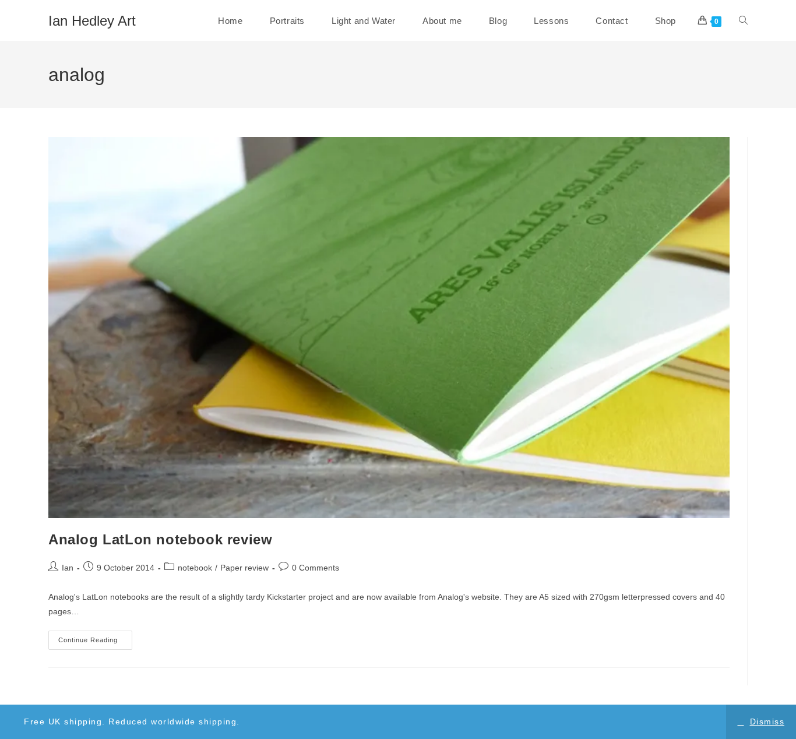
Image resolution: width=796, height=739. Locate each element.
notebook (195, 567)
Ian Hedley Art (92, 21)
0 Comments (315, 567)
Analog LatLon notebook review (160, 539)
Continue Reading (95, 643)
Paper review (244, 567)
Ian (67, 567)
